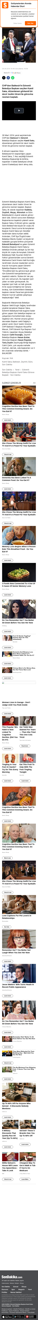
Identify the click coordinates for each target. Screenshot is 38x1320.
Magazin (21, 1289)
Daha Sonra (18, 23)
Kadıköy (28, 210)
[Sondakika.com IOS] (7, 1317)
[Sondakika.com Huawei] (30, 1317)
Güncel (15, 1286)
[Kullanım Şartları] (7, 1309)
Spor (13, 1289)
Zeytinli (5, 212)
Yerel (30, 1289)
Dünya (24, 1286)
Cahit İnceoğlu (16, 335)
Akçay (13, 212)
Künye (22, 1283)
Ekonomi (5, 1289)
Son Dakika (6, 1286)
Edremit (24, 138)
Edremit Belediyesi (10, 244)
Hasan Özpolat (24, 340)
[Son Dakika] (19, 1276)
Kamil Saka (29, 140)
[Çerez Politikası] (14, 1311)
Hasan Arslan (24, 337)
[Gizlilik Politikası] (18, 1309)
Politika (4, 1292)
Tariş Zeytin (7, 343)
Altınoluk (21, 212)
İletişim (17, 1283)
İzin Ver (30, 23)
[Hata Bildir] (31, 1312)
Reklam (12, 1283)
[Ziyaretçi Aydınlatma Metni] (18, 1312)
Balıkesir (14, 138)
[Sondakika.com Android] (19, 1317)
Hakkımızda (5, 1283)
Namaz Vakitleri (16, 1292)
